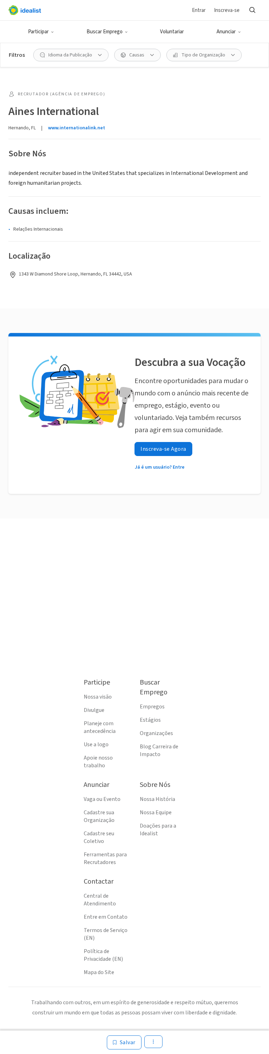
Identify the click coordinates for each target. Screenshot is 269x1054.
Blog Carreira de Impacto (159, 750)
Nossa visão (98, 697)
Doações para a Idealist (158, 829)
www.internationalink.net (76, 127)
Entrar (199, 10)
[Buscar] (252, 10)
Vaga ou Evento (102, 799)
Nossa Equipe (156, 812)
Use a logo (96, 744)
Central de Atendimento (100, 899)
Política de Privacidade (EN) (103, 955)
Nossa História (157, 799)
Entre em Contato (105, 917)
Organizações (156, 733)
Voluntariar (172, 31)
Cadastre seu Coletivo (99, 837)
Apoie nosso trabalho (98, 761)
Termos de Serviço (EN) (105, 934)
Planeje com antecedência (100, 727)
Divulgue (94, 710)
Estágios (150, 720)
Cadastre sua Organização (99, 816)
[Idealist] (24, 10)
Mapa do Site (99, 972)
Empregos (152, 706)
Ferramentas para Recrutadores (105, 858)
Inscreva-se (227, 10)
